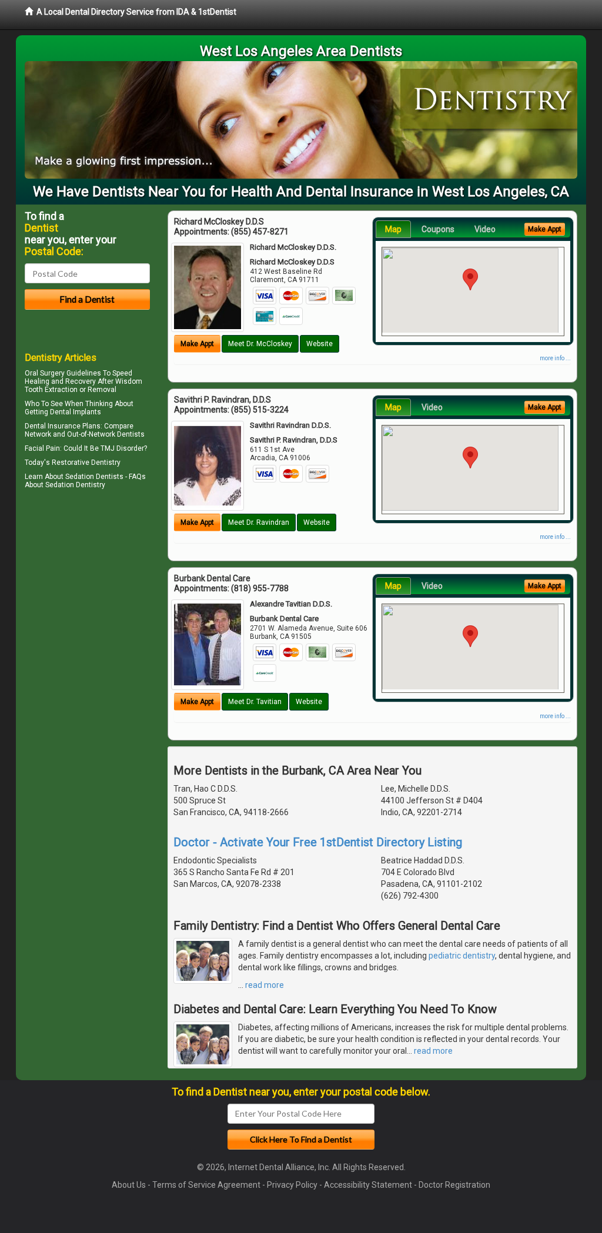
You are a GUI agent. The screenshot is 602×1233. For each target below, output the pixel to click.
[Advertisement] (85, 595)
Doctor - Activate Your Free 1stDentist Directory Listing (317, 842)
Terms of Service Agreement (206, 1185)
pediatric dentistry (462, 955)
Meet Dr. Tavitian (255, 702)
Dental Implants (75, 412)
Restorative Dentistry (86, 462)
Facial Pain (42, 448)
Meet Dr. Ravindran (258, 522)
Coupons (438, 229)
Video (485, 229)
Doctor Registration (454, 1185)
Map (393, 229)
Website (319, 344)
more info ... (555, 358)
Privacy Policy (292, 1185)
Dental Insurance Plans (63, 426)
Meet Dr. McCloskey (260, 344)
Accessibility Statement (368, 1185)
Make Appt (197, 344)
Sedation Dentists (94, 477)
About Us (129, 1185)
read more (264, 985)
